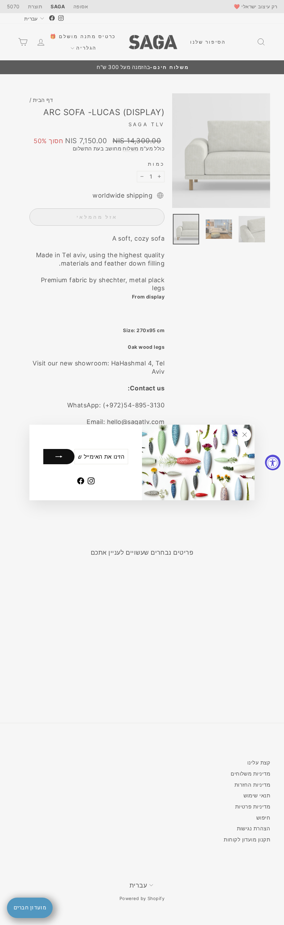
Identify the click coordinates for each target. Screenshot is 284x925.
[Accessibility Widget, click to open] (273, 462)
